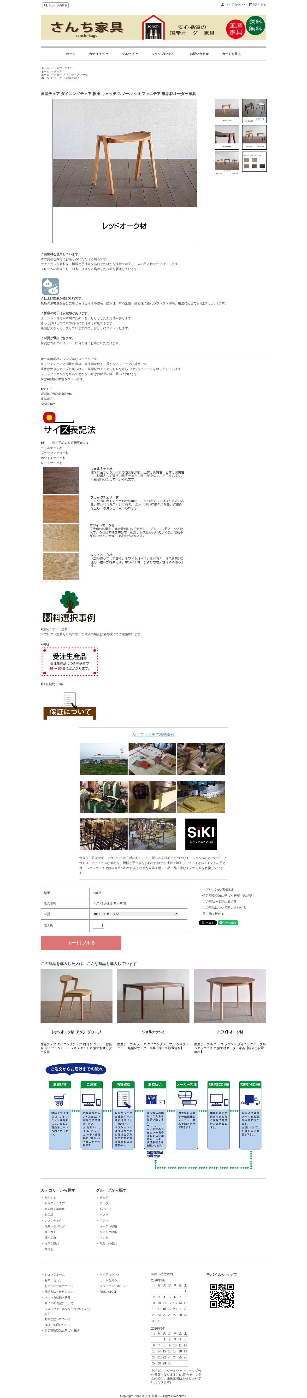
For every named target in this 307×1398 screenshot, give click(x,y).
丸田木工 (50, 1232)
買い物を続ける (213, 914)
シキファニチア (63, 68)
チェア (58, 71)
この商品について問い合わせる (224, 907)
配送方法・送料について (60, 1291)
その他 (49, 1249)
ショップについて (164, 54)
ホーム (71, 54)
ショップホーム (55, 1274)
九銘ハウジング (55, 1226)
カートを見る (231, 54)
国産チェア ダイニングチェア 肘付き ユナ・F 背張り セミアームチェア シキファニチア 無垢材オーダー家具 (76, 1048)
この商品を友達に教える (219, 901)
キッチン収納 (108, 1226)
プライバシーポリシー (114, 1286)
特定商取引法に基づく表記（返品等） (228, 895)
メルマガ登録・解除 (58, 1297)
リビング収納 (108, 1232)
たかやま (50, 1197)
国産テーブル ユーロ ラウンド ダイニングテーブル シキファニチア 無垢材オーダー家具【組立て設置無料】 (230, 1048)
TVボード (106, 1209)
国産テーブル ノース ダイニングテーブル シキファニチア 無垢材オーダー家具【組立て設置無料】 (153, 1046)
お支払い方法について (59, 1286)
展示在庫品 (52, 1243)
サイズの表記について (59, 1303)
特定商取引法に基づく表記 (62, 1330)
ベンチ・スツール (77, 74)
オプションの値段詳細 (218, 889)
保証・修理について (58, 1325)
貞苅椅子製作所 (55, 1209)
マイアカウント (236, 4)
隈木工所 (50, 1237)
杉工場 (49, 1214)
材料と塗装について (58, 1319)
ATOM (112, 1291)
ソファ (104, 1220)
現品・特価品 (108, 1243)
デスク (104, 1214)
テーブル (105, 1203)
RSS (103, 1291)
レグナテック (53, 1220)
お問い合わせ (199, 54)
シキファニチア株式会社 (153, 735)
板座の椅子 (73, 77)
